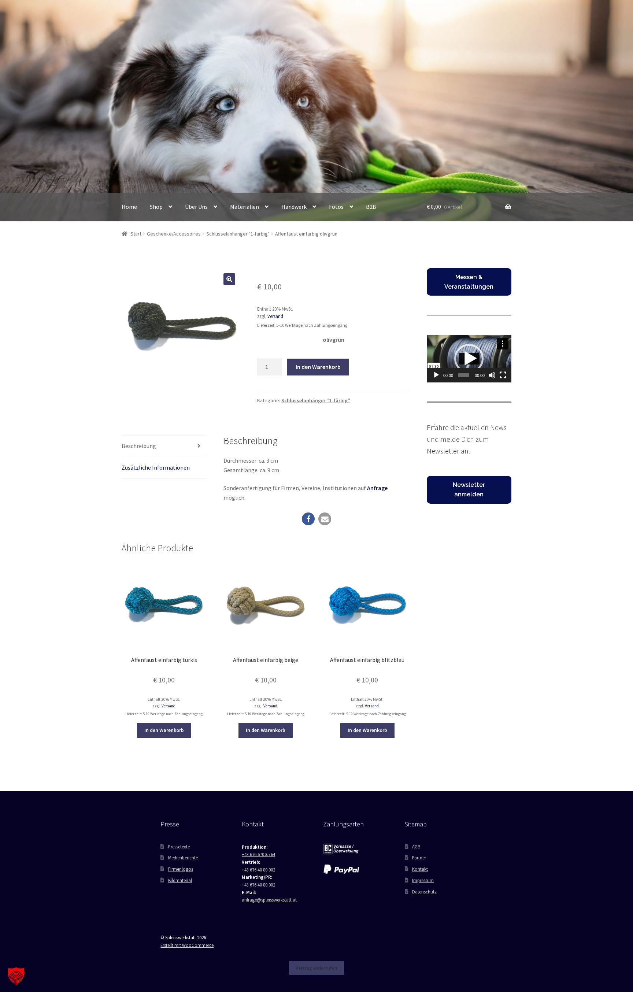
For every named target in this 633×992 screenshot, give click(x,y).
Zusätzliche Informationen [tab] (156, 467)
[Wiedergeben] (436, 375)
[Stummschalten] (492, 375)
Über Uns (196, 206)
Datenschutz (424, 892)
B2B (371, 206)
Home (129, 206)
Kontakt (420, 869)
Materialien (244, 206)
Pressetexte (179, 847)
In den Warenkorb (318, 366)
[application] (469, 358)
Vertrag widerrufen (316, 968)
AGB (416, 847)
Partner (419, 857)
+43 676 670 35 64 (258, 854)
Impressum (423, 880)
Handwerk (294, 206)
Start (135, 233)
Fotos (336, 206)
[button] (229, 279)
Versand (275, 316)
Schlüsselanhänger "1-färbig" (238, 233)
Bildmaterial (180, 880)
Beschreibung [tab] (139, 445)
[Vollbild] (503, 375)
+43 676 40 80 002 (258, 870)
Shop (156, 206)
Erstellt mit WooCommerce (187, 945)
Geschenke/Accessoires (174, 233)
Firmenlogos (180, 869)
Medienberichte (183, 857)
